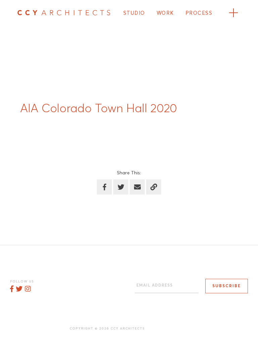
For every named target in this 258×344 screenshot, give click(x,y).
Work (165, 13)
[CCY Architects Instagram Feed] (28, 289)
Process (199, 13)
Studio (134, 13)
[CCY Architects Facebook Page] (11, 289)
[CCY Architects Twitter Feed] (19, 289)
